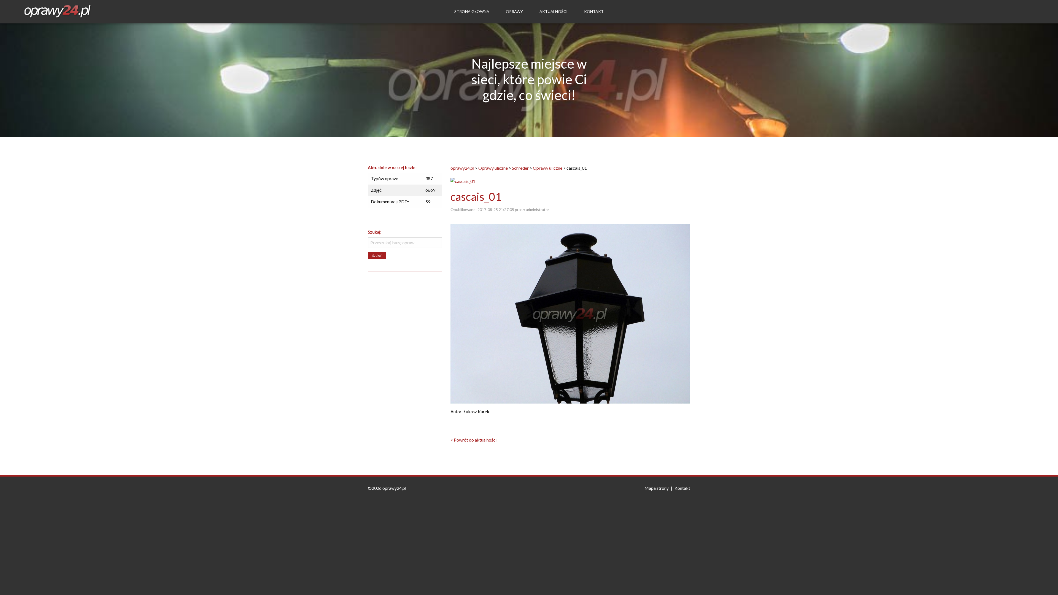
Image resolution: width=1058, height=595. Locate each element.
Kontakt (594, 11)
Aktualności (553, 11)
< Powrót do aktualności (473, 439)
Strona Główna (471, 11)
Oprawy (514, 11)
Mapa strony (656, 488)
